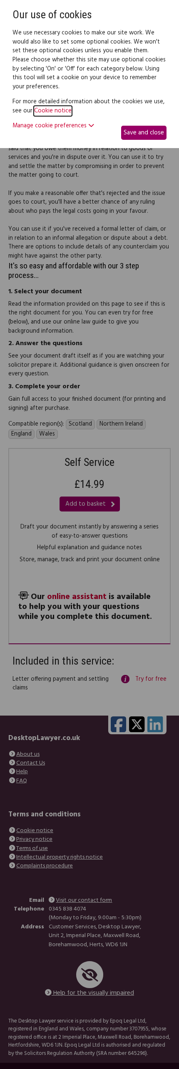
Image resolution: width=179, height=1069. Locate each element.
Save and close (144, 133)
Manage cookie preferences (50, 126)
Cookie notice (53, 111)
